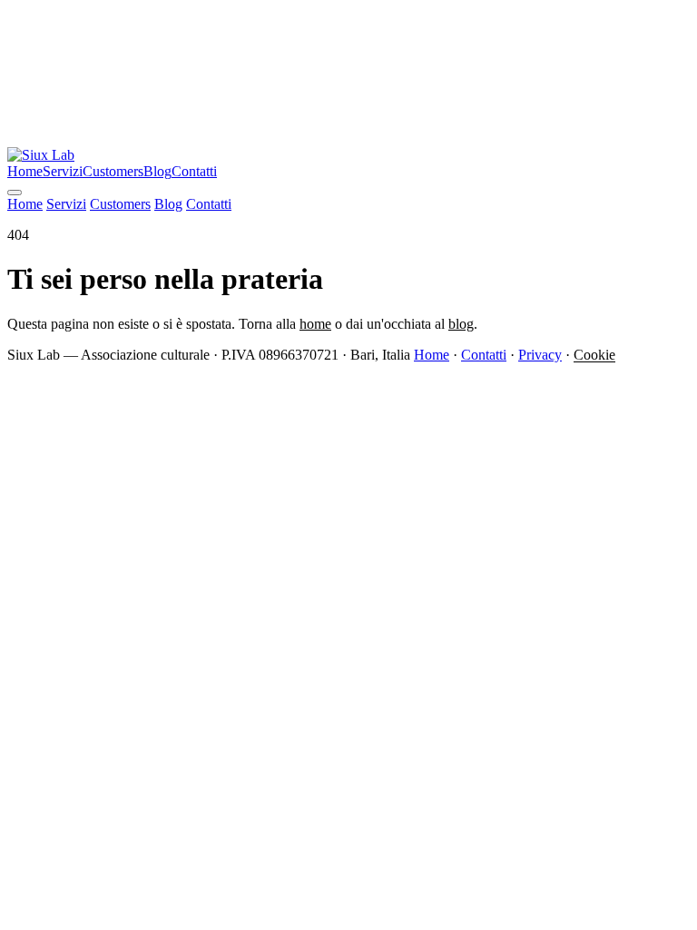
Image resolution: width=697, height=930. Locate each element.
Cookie (594, 354)
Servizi (63, 171)
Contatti (194, 171)
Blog (157, 171)
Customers (113, 171)
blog (461, 323)
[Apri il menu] (14, 192)
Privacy (540, 354)
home (315, 323)
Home (25, 171)
